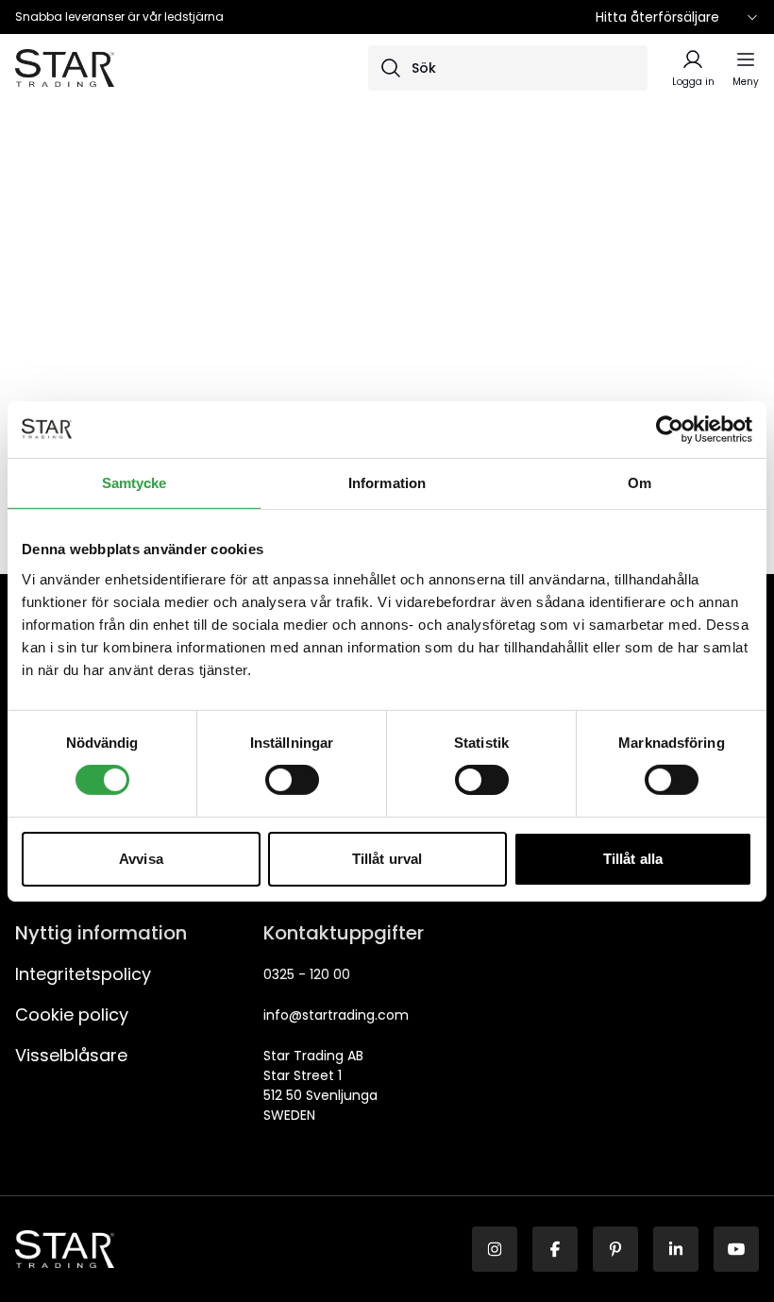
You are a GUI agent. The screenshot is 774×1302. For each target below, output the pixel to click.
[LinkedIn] (675, 1249)
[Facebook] (555, 1249)
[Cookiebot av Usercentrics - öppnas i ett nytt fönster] (669, 428)
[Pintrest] (615, 1249)
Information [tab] (387, 482)
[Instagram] (494, 1249)
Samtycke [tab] (134, 482)
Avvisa (141, 859)
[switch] (292, 780)
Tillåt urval (387, 859)
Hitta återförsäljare (657, 17)
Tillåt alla (633, 859)
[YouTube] (736, 1249)
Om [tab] (639, 482)
